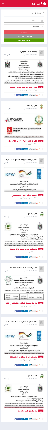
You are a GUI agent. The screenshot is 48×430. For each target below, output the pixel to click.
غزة (5, 163)
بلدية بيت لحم (32, 105)
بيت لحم (6, 109)
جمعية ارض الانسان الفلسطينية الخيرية (22, 321)
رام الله (6, 55)
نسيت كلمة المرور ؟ (23, 36)
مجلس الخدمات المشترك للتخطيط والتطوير (23, 268)
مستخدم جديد (23, 40)
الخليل (5, 217)
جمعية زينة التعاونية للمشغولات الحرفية (21, 159)
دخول (25, 32)
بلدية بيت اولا (32, 213)
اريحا (5, 271)
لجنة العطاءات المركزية (28, 51)
